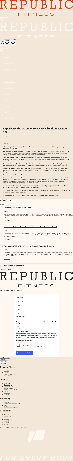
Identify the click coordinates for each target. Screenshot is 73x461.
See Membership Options (24, 353)
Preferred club (20, 316)
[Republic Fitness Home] (36, 15)
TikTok (6, 424)
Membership (7, 416)
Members (3, 359)
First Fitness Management (11, 407)
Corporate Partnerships (10, 374)
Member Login (4, 17)
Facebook (6, 421)
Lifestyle (5, 143)
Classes (7, 40)
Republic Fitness (5, 357)
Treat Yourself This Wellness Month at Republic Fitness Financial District (30, 227)
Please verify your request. (24, 340)
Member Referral (8, 388)
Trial (1, 18)
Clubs (2, 41)
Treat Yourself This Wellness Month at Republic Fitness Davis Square (29, 246)
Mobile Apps (7, 383)
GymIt (5, 405)
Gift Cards (6, 391)
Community (4, 363)
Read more (7, 220)
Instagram (6, 419)
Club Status (7, 393)
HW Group (3, 361)
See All (2, 204)
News (1, 46)
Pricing (2, 20)
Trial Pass (6, 414)
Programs (13, 39)
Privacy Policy (8, 376)
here (57, 195)
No (19, 326)
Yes (19, 328)
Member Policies (8, 386)
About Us (6, 371)
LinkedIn (6, 422)
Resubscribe (7, 394)
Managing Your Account (10, 389)
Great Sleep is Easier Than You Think (17, 208)
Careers (6, 372)
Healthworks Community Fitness (13, 403)
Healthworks (7, 402)
